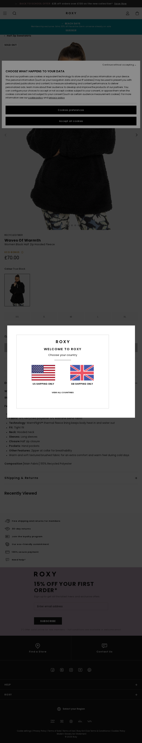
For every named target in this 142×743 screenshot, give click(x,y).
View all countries (63, 392)
